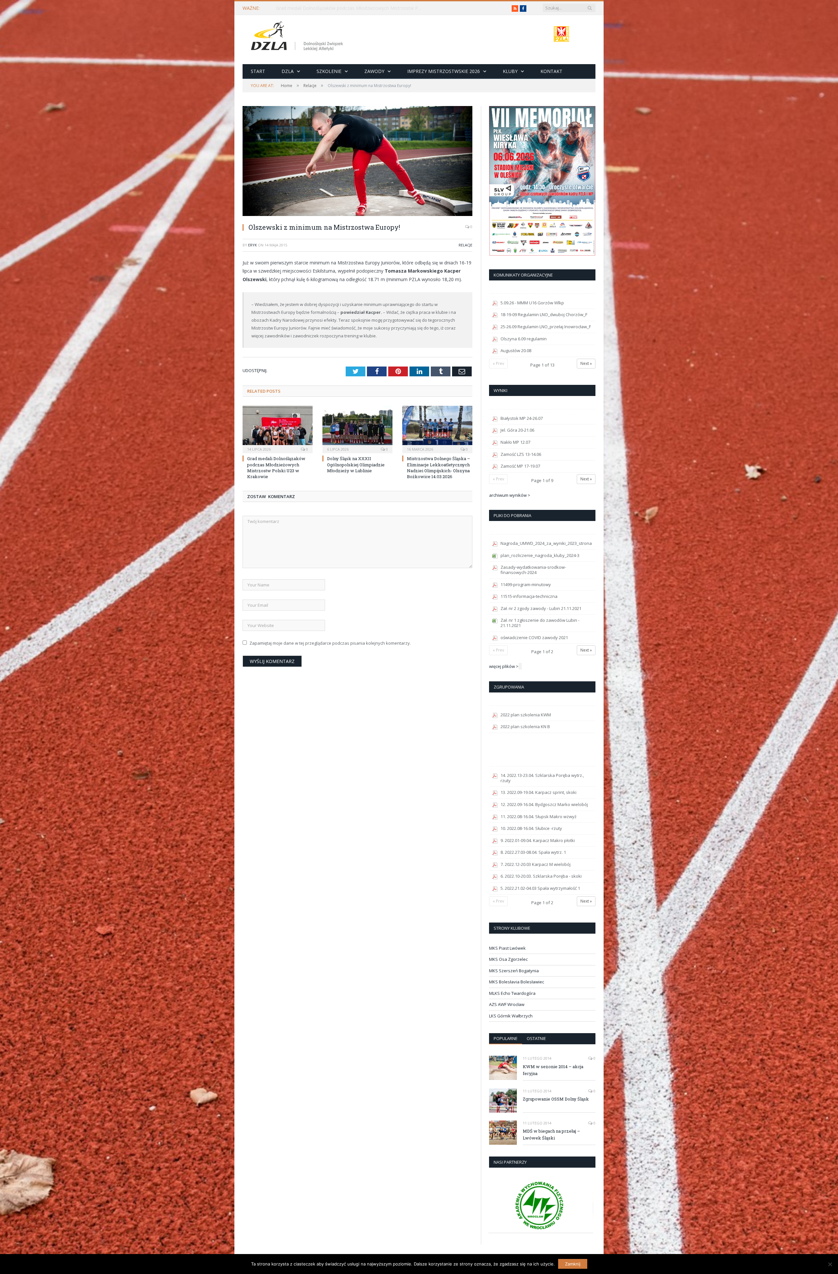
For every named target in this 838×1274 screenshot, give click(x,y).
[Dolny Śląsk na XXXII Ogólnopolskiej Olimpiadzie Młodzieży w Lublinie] (357, 429)
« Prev (498, 363)
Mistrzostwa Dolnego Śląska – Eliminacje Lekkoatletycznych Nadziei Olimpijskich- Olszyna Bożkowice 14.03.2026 (438, 467)
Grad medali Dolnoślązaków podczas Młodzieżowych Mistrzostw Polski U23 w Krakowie (351, 8)
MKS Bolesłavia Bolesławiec (516, 982)
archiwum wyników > (509, 495)
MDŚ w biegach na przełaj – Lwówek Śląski (551, 1134)
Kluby (510, 71)
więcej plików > (504, 666)
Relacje (465, 244)
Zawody (374, 71)
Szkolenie (329, 71)
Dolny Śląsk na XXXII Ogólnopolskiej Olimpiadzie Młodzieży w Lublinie (356, 464)
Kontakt (551, 71)
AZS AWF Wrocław (506, 1004)
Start (258, 71)
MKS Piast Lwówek (507, 948)
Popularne (506, 1038)
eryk (252, 244)
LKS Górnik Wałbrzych (511, 1016)
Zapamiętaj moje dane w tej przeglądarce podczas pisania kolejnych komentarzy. (330, 643)
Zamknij (572, 1263)
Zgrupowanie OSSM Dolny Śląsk (556, 1099)
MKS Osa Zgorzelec (508, 959)
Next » (586, 363)
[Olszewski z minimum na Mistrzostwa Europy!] (357, 162)
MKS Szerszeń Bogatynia (514, 971)
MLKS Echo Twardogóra (512, 993)
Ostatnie (536, 1038)
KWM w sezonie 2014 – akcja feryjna (553, 1070)
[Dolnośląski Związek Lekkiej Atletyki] (298, 37)
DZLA (288, 71)
